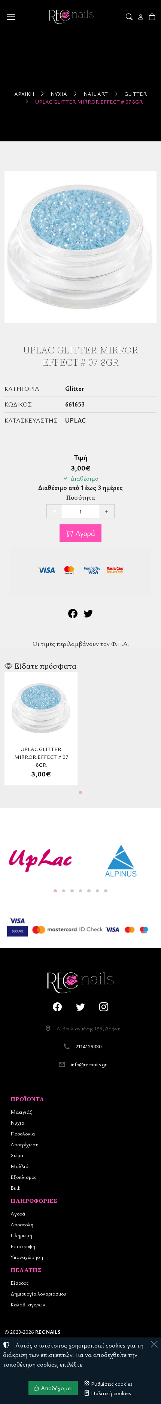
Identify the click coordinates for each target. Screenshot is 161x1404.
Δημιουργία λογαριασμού (38, 1293)
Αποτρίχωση (24, 1144)
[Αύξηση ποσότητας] (107, 511)
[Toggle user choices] (141, 16)
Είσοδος (19, 1282)
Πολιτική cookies (110, 1393)
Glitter (135, 93)
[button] (129, 17)
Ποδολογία (22, 1133)
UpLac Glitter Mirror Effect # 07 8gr (89, 101)
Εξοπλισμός (23, 1176)
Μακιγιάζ (21, 1111)
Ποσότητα (80, 497)
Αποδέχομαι (56, 1388)
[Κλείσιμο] (154, 1344)
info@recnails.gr (89, 1064)
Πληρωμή (21, 1235)
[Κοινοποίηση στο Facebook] (73, 614)
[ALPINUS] (120, 861)
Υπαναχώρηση (26, 1256)
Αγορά (84, 533)
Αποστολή (21, 1224)
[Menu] (11, 17)
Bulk (15, 1187)
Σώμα (16, 1155)
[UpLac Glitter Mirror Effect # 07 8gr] (80, 247)
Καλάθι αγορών (27, 1304)
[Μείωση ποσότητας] (54, 511)
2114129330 (89, 1046)
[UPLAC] (40, 861)
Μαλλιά (19, 1166)
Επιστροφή (22, 1246)
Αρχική (24, 93)
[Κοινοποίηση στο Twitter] (88, 614)
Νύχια (59, 93)
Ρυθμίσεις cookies (111, 1383)
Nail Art (95, 93)
